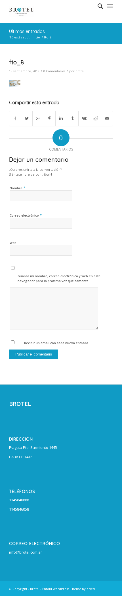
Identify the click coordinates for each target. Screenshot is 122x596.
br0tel (80, 71)
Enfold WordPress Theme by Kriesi (68, 589)
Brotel (34, 589)
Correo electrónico (26, 215)
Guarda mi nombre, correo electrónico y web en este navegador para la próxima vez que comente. (59, 278)
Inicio (36, 37)
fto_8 (16, 62)
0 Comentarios (54, 71)
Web (13, 243)
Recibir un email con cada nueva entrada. (56, 343)
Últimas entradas (27, 31)
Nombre (17, 187)
